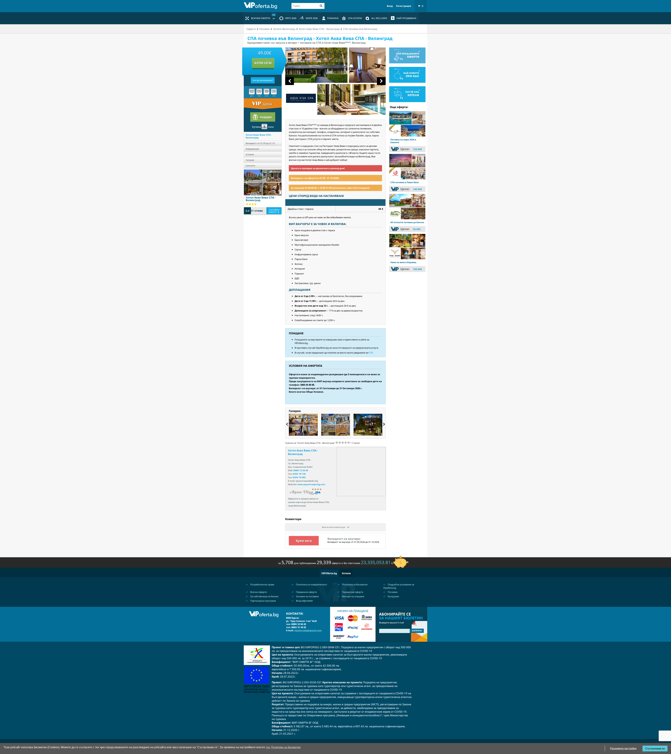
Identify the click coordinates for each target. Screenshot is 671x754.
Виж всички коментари (334, 527)
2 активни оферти (274, 210)
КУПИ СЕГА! (263, 63)
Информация (252, 148)
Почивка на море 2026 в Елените (403, 141)
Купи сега (304, 541)
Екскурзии (393, 596)
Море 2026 (312, 18)
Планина (332, 18)
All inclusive (379, 18)
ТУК (371, 352)
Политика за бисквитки (354, 584)
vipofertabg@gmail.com (308, 630)
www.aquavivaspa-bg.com (311, 484)
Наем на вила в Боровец (403, 262)
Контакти (250, 165)
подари (266, 117)
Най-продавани (406, 18)
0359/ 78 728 (299, 473)
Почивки (392, 592)
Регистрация (403, 6)
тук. (268, 747)
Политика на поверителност (311, 584)
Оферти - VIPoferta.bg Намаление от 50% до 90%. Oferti (261, 5)
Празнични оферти (352, 592)
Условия (250, 154)
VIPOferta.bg (329, 573)
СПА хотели (355, 18)
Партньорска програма (263, 600)
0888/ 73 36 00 (300, 470)
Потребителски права (262, 584)
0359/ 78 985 (299, 477)
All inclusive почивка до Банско (407, 222)
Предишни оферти (306, 592)
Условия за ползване (307, 596)
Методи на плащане (352, 596)
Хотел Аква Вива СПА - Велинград (259, 136)
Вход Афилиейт (304, 600)
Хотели (346, 573)
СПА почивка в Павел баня (404, 182)
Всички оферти (263, 16)
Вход (390, 6)
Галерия (250, 160)
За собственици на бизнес (264, 596)
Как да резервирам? (262, 80)
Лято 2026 (290, 18)
